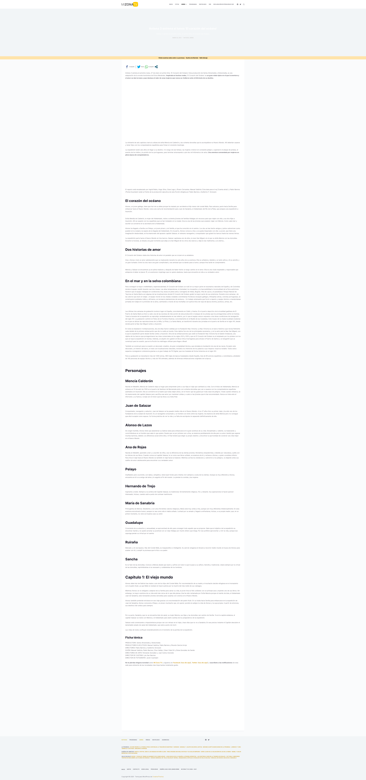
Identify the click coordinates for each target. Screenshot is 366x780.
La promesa (181, 58)
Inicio (123, 769)
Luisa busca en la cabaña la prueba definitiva (181, 756)
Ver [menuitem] (210, 4)
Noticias (186, 37)
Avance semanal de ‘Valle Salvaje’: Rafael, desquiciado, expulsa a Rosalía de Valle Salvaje (180, 758)
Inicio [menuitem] (171, 4)
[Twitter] (240, 4)
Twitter (194, 663)
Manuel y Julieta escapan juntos (191, 747)
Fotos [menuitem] (177, 4)
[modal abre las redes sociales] (156, 66)
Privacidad (154, 769)
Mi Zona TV (158, 663)
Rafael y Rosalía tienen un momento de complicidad (148, 756)
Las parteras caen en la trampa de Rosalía (211, 756)
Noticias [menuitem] (124, 740)
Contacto (136, 769)
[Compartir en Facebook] (129, 66)
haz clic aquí (185, 663)
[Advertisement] (183, 95)
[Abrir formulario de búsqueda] (243, 4)
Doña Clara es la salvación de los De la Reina (216, 751)
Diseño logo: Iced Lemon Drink (169, 769)
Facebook (176, 663)
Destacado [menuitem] (202, 4)
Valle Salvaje (203, 58)
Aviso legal (145, 769)
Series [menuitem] (183, 4)
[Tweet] (140, 66)
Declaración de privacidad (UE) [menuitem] (223, 4)
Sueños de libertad (192, 58)
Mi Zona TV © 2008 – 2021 (189, 769)
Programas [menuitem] (193, 4)
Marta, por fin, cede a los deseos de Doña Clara (150, 751)
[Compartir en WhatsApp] (149, 66)
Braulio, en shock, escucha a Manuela (223, 758)
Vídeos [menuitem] (148, 740)
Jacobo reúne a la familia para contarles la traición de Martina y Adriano (154, 747)
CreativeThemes (158, 777)
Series (192, 37)
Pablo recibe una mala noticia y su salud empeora (183, 751)
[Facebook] (237, 4)
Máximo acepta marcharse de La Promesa (216, 747)
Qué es (129, 769)
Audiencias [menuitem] (165, 740)
